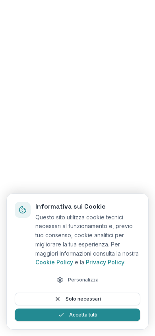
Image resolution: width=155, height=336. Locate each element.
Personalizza (83, 280)
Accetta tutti (83, 315)
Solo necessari (83, 299)
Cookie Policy (54, 262)
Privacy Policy (105, 262)
